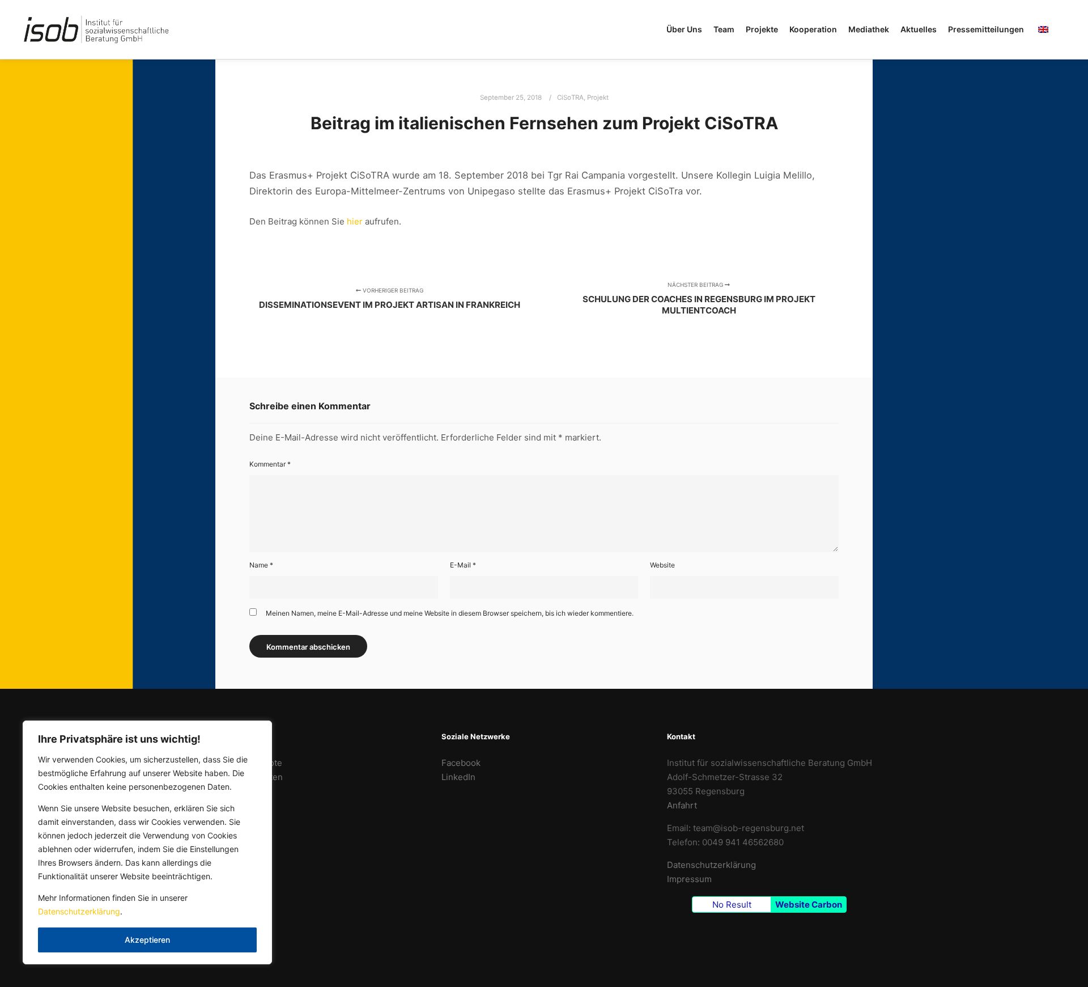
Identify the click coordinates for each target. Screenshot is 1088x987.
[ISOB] (96, 29)
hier (355, 221)
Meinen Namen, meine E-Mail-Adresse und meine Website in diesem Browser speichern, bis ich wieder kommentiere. (450, 613)
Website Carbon (808, 904)
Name (261, 565)
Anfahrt (682, 805)
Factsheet (236, 791)
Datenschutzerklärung (79, 911)
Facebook (461, 762)
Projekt (598, 97)
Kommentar (270, 464)
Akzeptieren (147, 939)
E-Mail (463, 565)
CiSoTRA (570, 97)
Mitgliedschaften (249, 777)
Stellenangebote (249, 762)
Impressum (689, 879)
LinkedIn (458, 777)
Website (662, 565)
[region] (147, 842)
